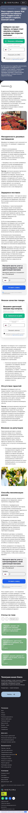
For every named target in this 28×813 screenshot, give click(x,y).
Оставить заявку (14, 287)
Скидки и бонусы (6, 756)
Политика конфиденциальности (8, 805)
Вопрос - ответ (5, 725)
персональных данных (17, 59)
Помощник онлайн (6, 758)
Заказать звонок (14, 330)
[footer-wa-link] (2, 798)
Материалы (11, 8)
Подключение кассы (6, 752)
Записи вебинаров (6, 719)
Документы (4, 807)
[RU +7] (6, 49)
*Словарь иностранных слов (7, 809)
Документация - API (6, 781)
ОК (25, 811)
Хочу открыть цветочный (8, 735)
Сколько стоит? (5, 773)
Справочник (4, 729)
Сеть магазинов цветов (7, 739)
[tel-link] (10, 798)
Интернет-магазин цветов (8, 742)
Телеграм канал (5, 721)
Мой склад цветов (6, 767)
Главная (3, 8)
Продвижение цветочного (8, 754)
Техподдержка (5, 777)
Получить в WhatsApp (15, 41)
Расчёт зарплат (5, 762)
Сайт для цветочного (7, 750)
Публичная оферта (5, 803)
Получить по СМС (14, 55)
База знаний (4, 723)
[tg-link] (6, 798)
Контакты (3, 775)
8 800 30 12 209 (4, 801)
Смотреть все (14, 619)
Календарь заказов (6, 764)
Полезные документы (7, 716)
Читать (9, 694)
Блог (2, 710)
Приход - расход (5, 748)
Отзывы (3, 714)
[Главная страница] (11, 2)
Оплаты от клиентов (6, 760)
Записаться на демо (15, 316)
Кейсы (3, 712)
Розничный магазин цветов (8, 737)
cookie (23, 811)
